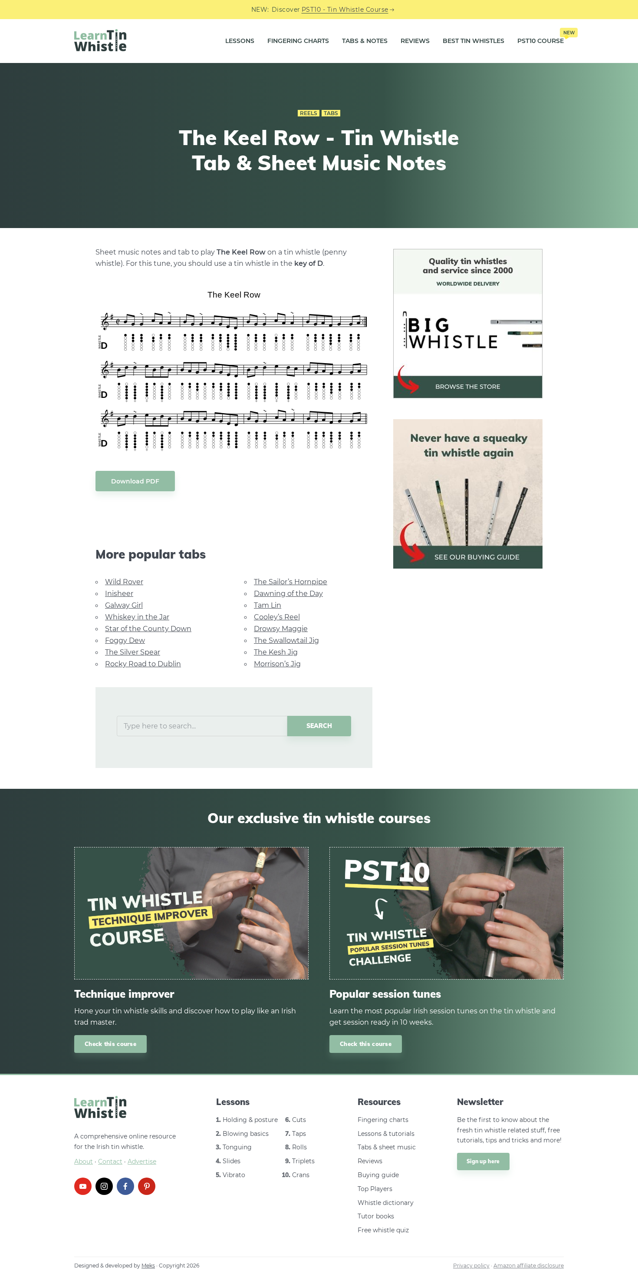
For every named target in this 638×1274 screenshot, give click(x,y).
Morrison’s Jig (277, 664)
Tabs (331, 113)
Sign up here (483, 1161)
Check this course (110, 1043)
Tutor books (376, 1216)
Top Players (375, 1189)
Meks (148, 1265)
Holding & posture (250, 1120)
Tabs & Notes (365, 41)
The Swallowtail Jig (286, 640)
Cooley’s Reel (277, 617)
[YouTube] (83, 1186)
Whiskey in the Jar (137, 617)
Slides (231, 1161)
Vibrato (234, 1175)
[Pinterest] (146, 1186)
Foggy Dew (125, 640)
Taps (299, 1134)
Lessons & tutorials (386, 1134)
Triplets (303, 1161)
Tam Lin (267, 605)
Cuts (299, 1120)
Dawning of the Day (288, 593)
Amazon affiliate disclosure (528, 1265)
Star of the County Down (148, 629)
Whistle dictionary (386, 1203)
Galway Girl (124, 605)
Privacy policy (471, 1265)
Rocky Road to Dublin (143, 664)
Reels (308, 113)
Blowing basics (246, 1134)
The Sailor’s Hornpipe (290, 582)
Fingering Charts (298, 41)
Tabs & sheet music (387, 1147)
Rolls (299, 1147)
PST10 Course (540, 37)
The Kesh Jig (276, 652)
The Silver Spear (132, 652)
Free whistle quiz (383, 1230)
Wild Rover (124, 582)
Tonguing (237, 1147)
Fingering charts (383, 1120)
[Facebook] (125, 1186)
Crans (300, 1175)
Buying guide (378, 1175)
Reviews (415, 41)
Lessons (239, 41)
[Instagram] (104, 1186)
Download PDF (135, 481)
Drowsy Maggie (281, 629)
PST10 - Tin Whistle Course (345, 9)
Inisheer (119, 593)
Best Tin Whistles (473, 41)
